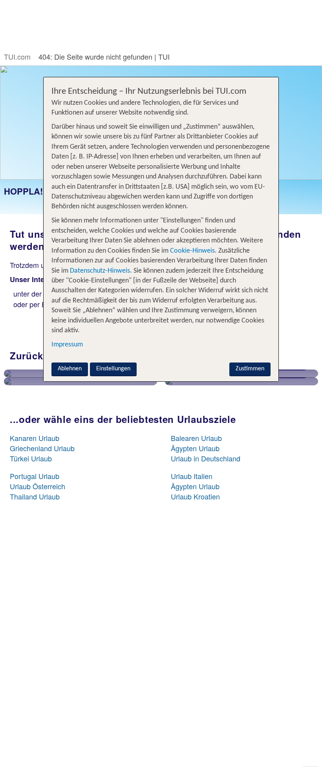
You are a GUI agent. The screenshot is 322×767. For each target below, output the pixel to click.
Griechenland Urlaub (42, 448)
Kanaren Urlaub (34, 438)
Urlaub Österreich (37, 486)
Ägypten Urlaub (195, 448)
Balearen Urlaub (196, 438)
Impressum (67, 344)
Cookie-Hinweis (191, 251)
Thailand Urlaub (35, 496)
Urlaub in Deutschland (205, 458)
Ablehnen (70, 369)
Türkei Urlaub (31, 458)
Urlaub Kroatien (195, 496)
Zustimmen (250, 369)
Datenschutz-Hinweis (100, 271)
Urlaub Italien (191, 476)
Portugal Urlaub (34, 476)
